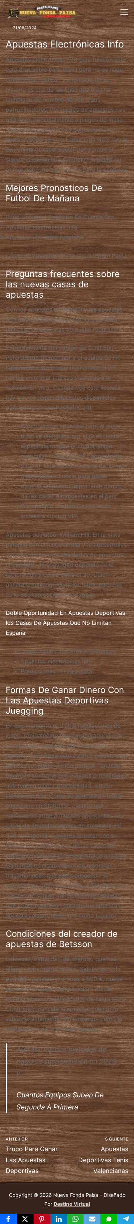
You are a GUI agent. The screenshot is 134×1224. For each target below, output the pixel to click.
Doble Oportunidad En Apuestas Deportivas (65, 612)
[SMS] (108, 1219)
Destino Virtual (72, 1204)
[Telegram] (125, 1219)
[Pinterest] (42, 1219)
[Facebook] (8, 1219)
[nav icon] (124, 12)
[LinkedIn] (58, 1219)
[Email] (92, 1219)
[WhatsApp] (75, 1219)
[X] (25, 1219)
